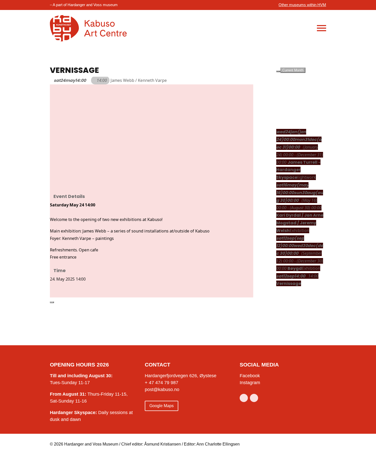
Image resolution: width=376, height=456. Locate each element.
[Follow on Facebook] (244, 398)
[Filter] (278, 71)
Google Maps (161, 406)
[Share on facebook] (51, 286)
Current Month (292, 70)
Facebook (250, 375)
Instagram (250, 382)
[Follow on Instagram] (254, 398)
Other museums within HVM (302, 5)
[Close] (52, 302)
